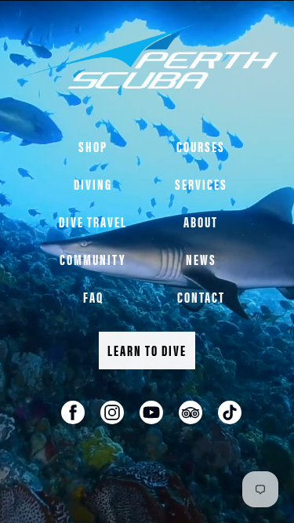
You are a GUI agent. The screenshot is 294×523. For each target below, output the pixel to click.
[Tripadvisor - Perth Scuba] (190, 412)
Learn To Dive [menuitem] (147, 350)
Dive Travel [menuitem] (93, 221)
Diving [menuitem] (93, 184)
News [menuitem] (201, 259)
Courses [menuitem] (200, 146)
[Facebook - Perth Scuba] (73, 412)
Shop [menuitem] (92, 146)
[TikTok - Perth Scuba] (229, 412)
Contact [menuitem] (201, 297)
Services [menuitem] (201, 184)
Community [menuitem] (93, 259)
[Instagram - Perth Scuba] (112, 412)
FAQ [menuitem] (93, 297)
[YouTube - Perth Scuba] (151, 412)
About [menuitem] (200, 221)
